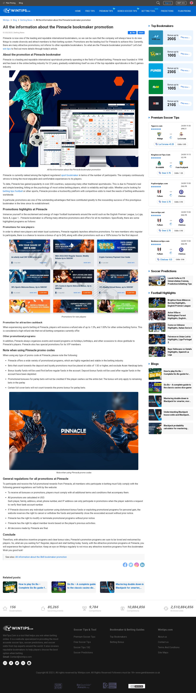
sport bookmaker (69, 175)
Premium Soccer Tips (165, 117)
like (133, 33)
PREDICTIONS (167, 11)
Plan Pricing (184, 11)
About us (162, 636)
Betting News (26, 20)
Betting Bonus (117, 642)
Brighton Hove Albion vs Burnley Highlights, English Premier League (179, 303)
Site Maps (163, 652)
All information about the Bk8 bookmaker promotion (41, 557)
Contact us (163, 642)
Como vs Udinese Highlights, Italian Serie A (180, 326)
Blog (15, 20)
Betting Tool (150, 10)
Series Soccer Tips (127, 11)
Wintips (6, 20)
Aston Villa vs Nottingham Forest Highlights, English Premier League (177, 315)
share (141, 33)
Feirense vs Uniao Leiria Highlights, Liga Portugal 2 (180, 339)
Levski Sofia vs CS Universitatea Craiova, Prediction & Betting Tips (180, 281)
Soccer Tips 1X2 (82, 647)
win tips (7, 48)
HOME (78, 11)
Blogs (155, 364)
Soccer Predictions (163, 271)
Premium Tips (106, 11)
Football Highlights (163, 293)
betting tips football (13, 191)
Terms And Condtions (168, 647)
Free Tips (90, 11)
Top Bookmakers (162, 26)
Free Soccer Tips (82, 642)
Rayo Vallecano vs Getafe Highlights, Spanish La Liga (180, 352)
